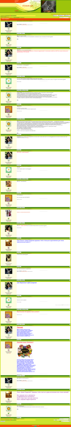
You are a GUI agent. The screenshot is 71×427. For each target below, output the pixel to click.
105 (31, 91)
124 (33, 390)
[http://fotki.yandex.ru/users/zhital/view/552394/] (25, 358)
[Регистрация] (16, 11)
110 (31, 166)
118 (31, 281)
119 (31, 296)
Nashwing (8, 224)
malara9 (8, 77)
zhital (8, 105)
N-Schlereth (8, 91)
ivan (8, 253)
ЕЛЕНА (9, 267)
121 (33, 325)
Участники (58, 14)
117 (31, 267)
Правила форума (63, 14)
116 (31, 253)
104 (31, 77)
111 (31, 180)
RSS (40, 1)
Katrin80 (8, 180)
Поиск (67, 14)
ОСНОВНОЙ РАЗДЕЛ (6, 17)
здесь (28, 137)
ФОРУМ (2, 17)
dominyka (8, 390)
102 (31, 48)
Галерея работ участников (24, 271)
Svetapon (8, 48)
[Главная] (15, 11)
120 (31, 310)
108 (31, 135)
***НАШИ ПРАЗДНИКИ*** (16, 17)
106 (31, 105)
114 (31, 224)
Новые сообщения (54, 14)
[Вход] (17, 11)
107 (31, 120)
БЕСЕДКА (11, 17)
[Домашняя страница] (26, 90)
